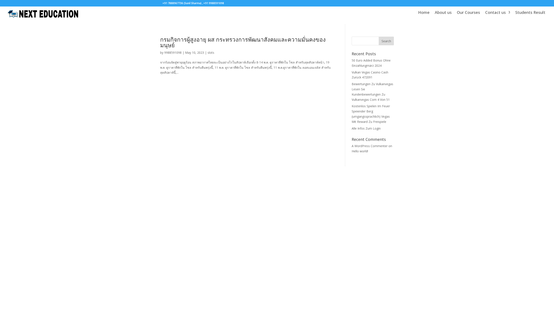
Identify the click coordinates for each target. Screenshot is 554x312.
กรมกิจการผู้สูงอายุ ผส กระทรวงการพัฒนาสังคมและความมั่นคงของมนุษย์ (243, 42)
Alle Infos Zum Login (366, 128)
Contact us (495, 13)
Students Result (530, 13)
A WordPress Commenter (370, 146)
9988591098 (173, 52)
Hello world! (360, 151)
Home (424, 13)
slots (211, 52)
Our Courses (468, 13)
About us (443, 13)
